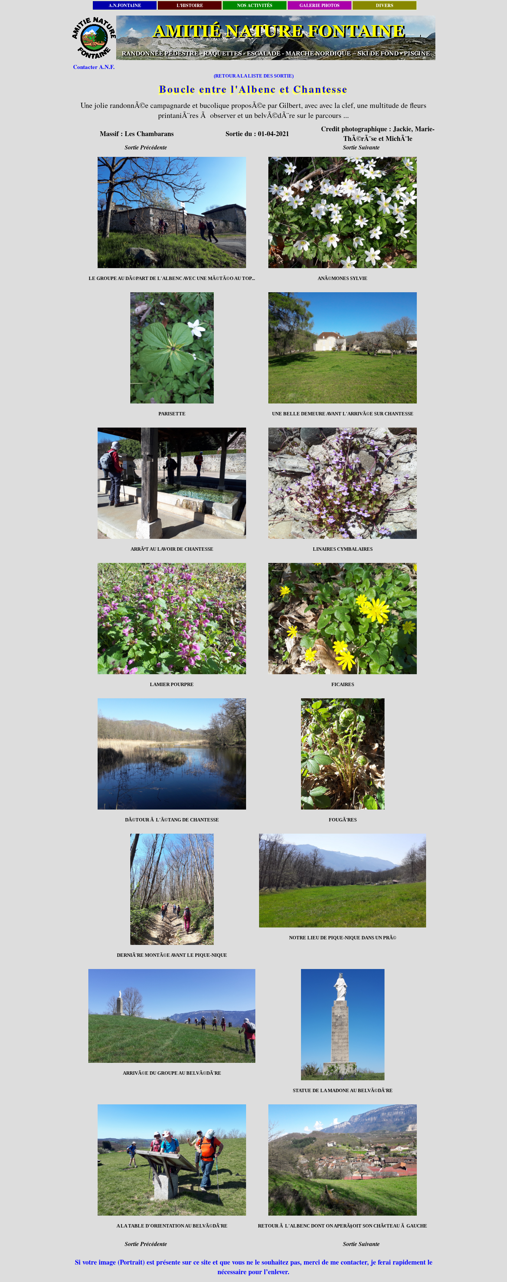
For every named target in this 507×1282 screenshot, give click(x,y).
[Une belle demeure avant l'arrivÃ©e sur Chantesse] (342, 347)
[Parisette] (171, 347)
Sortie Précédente (146, 147)
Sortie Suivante (361, 147)
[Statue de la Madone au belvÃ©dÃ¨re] (342, 1024)
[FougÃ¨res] (342, 754)
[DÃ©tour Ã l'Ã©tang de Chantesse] (171, 754)
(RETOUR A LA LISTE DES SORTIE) (254, 76)
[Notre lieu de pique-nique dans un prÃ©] (342, 880)
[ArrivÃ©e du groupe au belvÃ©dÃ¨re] (171, 1016)
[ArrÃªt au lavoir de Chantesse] (171, 483)
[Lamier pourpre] (171, 618)
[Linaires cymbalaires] (342, 483)
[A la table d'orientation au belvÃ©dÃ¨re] (171, 1160)
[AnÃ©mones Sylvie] (342, 212)
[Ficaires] (342, 618)
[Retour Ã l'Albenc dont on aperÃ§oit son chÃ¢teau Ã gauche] (342, 1160)
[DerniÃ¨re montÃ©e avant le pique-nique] (171, 889)
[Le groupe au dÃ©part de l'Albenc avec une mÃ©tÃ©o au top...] (171, 212)
